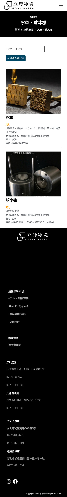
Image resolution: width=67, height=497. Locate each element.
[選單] (61, 5)
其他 (8, 124)
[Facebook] (15, 481)
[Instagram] (9, 481)
